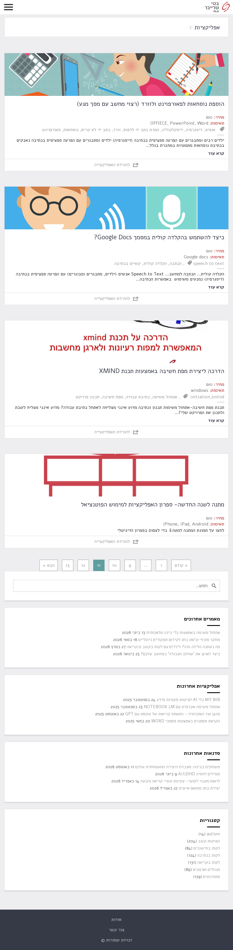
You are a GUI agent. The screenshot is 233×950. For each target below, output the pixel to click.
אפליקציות (206, 27)
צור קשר (116, 930)
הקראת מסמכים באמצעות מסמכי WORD (185, 721)
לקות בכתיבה (208, 855)
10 (114, 565)
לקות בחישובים (207, 848)
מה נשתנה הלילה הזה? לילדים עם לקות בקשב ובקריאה (173, 647)
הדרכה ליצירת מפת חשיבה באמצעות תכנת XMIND (161, 371)
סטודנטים (211, 877)
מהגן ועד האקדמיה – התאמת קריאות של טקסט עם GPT (172, 714)
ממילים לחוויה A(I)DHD (199, 774)
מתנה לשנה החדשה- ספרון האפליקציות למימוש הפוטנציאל (152, 504)
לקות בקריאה (208, 862)
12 (83, 565)
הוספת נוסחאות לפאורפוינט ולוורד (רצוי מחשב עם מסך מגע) (150, 104)
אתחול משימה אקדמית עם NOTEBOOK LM (182, 707)
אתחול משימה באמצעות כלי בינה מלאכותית (183, 632)
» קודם (181, 565)
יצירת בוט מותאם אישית (199, 788)
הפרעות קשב (209, 841)
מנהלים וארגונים (206, 869)
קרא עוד (216, 153)
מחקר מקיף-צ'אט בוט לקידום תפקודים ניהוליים (179, 640)
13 (68, 565)
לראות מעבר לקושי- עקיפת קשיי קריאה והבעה (180, 781)
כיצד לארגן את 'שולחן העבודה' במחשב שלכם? (180, 654)
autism (213, 834)
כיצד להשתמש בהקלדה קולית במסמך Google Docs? (159, 237)
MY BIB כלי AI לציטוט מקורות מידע (188, 700)
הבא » (49, 565)
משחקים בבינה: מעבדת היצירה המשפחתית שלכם (177, 767)
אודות (116, 919)
